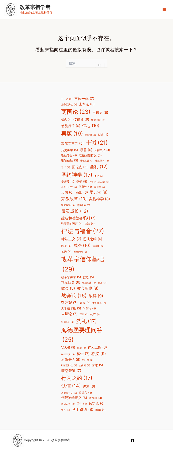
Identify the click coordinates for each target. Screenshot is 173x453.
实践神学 (99, 199)
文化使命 (99, 303)
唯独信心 (69, 155)
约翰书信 (70, 360)
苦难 (97, 365)
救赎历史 (70, 282)
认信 (71, 386)
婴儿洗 (99, 192)
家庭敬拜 (68, 205)
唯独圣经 (69, 160)
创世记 (90, 134)
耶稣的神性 (69, 365)
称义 (98, 353)
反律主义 (102, 150)
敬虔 (85, 303)
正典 (84, 314)
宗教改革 (74, 198)
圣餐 (81, 181)
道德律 (95, 398)
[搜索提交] (99, 65)
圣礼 (99, 166)
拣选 (66, 251)
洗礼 (86, 321)
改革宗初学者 (35, 7)
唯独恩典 (102, 160)
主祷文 (100, 113)
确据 (81, 347)
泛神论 (67, 322)
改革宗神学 (71, 277)
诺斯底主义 (69, 393)
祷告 (83, 354)
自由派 (84, 365)
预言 (65, 410)
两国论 (76, 111)
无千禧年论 (71, 308)
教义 (102, 282)
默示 (100, 409)
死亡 (95, 314)
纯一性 (87, 360)
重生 (82, 403)
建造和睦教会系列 (78, 218)
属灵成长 (74, 211)
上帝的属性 (69, 104)
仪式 (66, 119)
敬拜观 (69, 303)
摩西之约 (80, 252)
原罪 (86, 150)
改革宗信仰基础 (82, 264)
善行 (65, 167)
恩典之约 (92, 239)
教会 (68, 288)
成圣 (82, 245)
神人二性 (97, 347)
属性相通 (83, 205)
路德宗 (85, 392)
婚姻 (82, 192)
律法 (89, 223)
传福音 (81, 119)
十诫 (97, 142)
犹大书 (68, 347)
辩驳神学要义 (74, 398)
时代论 (89, 308)
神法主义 (68, 354)
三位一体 (84, 98)
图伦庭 (80, 167)
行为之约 (76, 378)
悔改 (66, 246)
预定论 (97, 403)
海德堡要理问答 (82, 334)
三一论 (66, 99)
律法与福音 (82, 231)
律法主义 (71, 239)
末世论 (69, 314)
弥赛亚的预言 (71, 223)
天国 (67, 192)
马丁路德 (82, 409)
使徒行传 (70, 126)
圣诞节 (67, 181)
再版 (72, 133)
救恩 (88, 277)
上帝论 (87, 104)
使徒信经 (98, 119)
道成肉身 (68, 404)
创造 (103, 134)
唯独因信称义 (90, 155)
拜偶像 (98, 246)
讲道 (89, 386)
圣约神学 (76, 175)
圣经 (98, 176)
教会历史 (88, 288)
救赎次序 (89, 282)
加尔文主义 (72, 143)
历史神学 (69, 150)
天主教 (99, 187)
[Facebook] (132, 440)
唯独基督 (86, 160)
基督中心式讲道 (99, 181)
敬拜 (96, 295)
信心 (90, 125)
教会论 (74, 296)
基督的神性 (69, 187)
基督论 (85, 186)
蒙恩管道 (71, 371)
